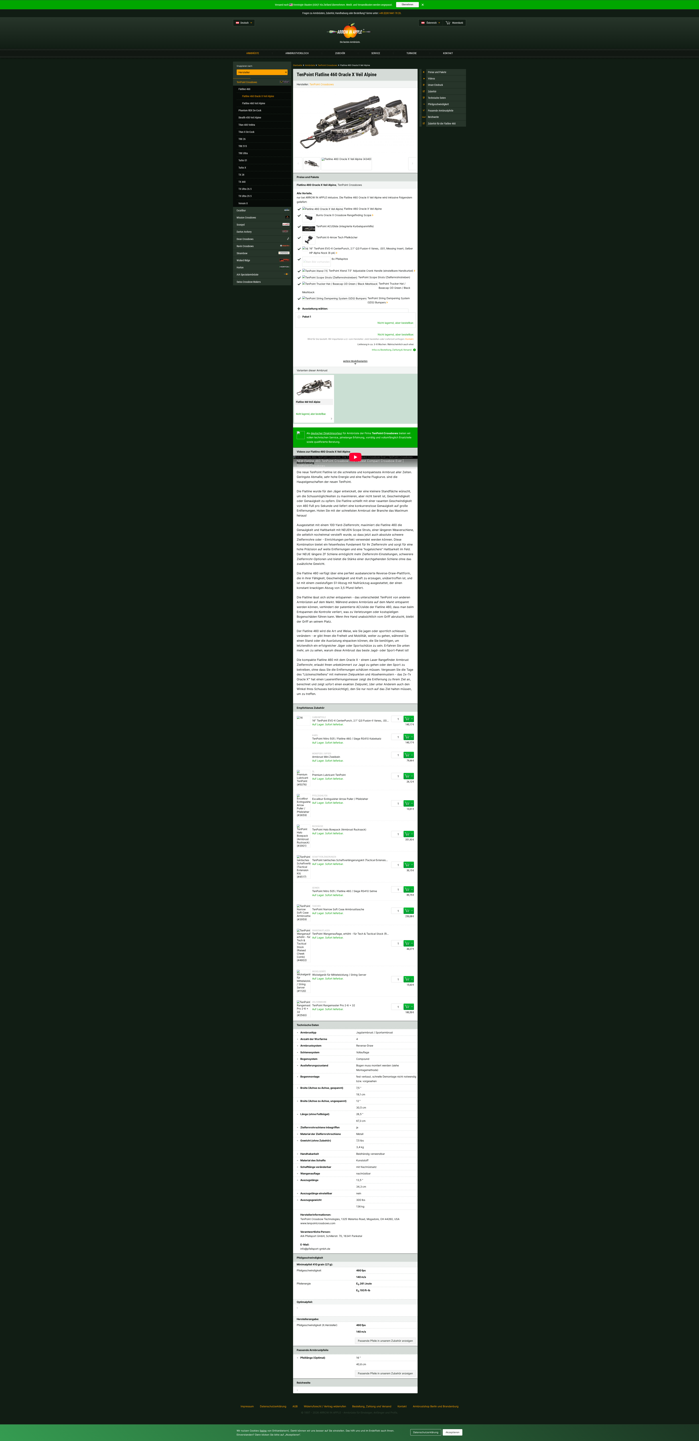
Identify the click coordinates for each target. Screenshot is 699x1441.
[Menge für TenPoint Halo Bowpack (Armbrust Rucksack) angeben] (397, 834)
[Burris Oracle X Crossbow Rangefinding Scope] (372, 215)
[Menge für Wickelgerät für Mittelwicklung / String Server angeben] (397, 979)
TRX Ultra (243, 153)
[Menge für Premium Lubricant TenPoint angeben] (397, 776)
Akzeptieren (452, 1432)
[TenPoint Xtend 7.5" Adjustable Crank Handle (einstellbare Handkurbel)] (414, 270)
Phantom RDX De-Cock (249, 110)
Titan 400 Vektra (246, 124)
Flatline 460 (244, 89)
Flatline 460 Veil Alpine (253, 103)
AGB (295, 1406)
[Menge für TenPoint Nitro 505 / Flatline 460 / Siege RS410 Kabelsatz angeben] (397, 737)
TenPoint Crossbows (321, 84)
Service (375, 53)
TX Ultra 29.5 (245, 196)
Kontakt (448, 53)
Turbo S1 (242, 160)
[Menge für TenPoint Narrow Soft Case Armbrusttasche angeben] (397, 911)
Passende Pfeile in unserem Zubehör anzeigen (385, 1340)
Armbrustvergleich (297, 53)
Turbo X (242, 167)
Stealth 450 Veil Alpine (249, 117)
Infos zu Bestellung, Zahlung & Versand (391, 349)
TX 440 (242, 181)
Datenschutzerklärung (273, 1406)
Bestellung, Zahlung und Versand (371, 1406)
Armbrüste (252, 53)
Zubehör (340, 53)
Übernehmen (407, 4)
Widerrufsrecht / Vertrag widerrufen (325, 1406)
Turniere (411, 53)
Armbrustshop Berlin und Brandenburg (436, 1406)
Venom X (243, 203)
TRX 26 (242, 139)
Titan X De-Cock (246, 131)
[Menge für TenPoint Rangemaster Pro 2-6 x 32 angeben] (397, 1007)
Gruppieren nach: (245, 66)
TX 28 (241, 174)
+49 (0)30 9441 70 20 (390, 13)
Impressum (247, 1406)
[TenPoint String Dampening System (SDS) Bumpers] (387, 302)
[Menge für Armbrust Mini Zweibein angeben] (397, 755)
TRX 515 (242, 146)
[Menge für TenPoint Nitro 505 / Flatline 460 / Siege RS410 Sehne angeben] (397, 889)
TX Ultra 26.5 (245, 188)
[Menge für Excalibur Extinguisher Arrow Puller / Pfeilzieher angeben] (397, 803)
